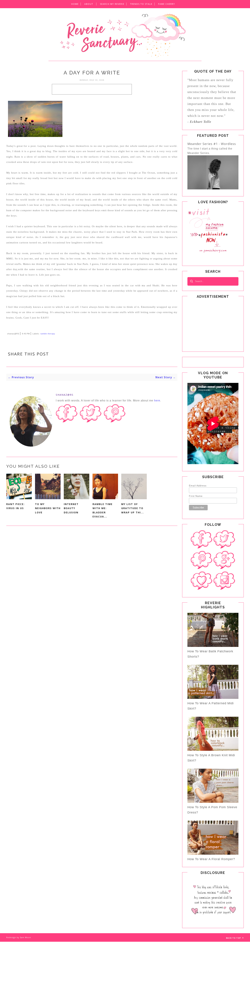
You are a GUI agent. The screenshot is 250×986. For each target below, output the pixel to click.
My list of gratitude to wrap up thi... (132, 508)
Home (75, 4)
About (88, 4)
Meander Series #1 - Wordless (211, 144)
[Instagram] (224, 580)
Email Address (197, 485)
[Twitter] (224, 539)
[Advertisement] (92, 89)
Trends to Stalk (141, 4)
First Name (196, 496)
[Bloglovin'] (201, 580)
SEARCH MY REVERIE (112, 4)
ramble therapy (47, 334)
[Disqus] (92, 580)
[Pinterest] (201, 560)
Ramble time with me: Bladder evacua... (103, 510)
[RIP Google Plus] (224, 560)
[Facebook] (201, 539)
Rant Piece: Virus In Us (15, 506)
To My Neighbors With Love (48, 508)
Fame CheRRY (166, 4)
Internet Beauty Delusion (71, 508)
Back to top (233, 938)
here (157, 400)
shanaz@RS (64, 394)
